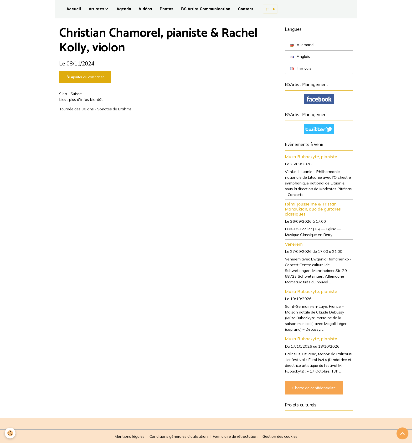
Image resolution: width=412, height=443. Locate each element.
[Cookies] (10, 433)
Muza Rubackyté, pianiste (311, 156)
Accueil (74, 9)
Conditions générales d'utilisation (178, 436)
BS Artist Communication (205, 9)
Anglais (303, 56)
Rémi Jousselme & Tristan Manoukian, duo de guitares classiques (313, 208)
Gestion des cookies (280, 436)
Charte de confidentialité (314, 387)
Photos (167, 9)
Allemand (305, 44)
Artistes (96, 9)
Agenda (124, 9)
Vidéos (145, 9)
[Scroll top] (402, 433)
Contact (245, 9)
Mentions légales (129, 436)
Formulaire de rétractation (235, 436)
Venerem (294, 244)
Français (303, 68)
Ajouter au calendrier (87, 77)
